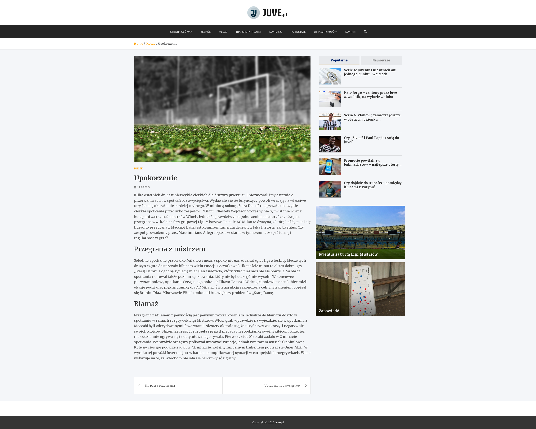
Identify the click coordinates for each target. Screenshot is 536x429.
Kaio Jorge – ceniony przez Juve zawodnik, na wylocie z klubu (370, 95)
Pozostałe (298, 32)
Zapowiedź (329, 310)
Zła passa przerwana (160, 385)
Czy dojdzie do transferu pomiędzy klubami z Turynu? (373, 185)
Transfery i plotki (248, 32)
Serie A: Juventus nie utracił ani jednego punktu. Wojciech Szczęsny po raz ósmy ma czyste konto (370, 76)
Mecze (223, 32)
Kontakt (351, 32)
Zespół (206, 32)
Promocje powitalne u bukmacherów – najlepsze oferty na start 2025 (371, 164)
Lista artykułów (325, 32)
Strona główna (181, 32)
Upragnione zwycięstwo (282, 385)
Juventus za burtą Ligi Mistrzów (348, 254)
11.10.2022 (143, 187)
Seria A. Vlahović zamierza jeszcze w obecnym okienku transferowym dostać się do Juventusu (372, 121)
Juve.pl (279, 422)
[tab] (339, 60)
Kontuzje (275, 32)
